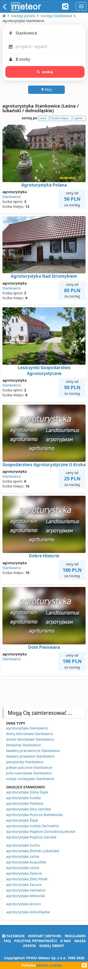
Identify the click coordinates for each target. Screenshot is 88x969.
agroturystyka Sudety (23, 797)
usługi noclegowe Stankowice (30, 778)
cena (43, 118)
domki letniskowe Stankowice (30, 739)
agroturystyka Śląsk (22, 820)
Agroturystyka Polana (44, 185)
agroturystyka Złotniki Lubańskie (32, 850)
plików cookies (49, 965)
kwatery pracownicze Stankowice (33, 750)
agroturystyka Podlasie (24, 803)
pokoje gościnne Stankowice (29, 767)
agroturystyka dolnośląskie (28, 912)
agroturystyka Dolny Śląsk (27, 792)
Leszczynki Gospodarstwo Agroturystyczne (44, 370)
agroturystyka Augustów (26, 862)
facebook (15, 936)
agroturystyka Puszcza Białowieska (34, 814)
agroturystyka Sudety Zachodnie (32, 826)
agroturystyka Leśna (22, 856)
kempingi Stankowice (23, 745)
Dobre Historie (44, 556)
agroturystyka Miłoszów (25, 895)
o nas (65, 940)
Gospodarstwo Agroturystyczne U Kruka (44, 464)
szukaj (47, 71)
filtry (48, 89)
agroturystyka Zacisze (24, 884)
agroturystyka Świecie (24, 873)
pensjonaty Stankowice (25, 762)
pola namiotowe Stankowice (29, 773)
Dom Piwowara (44, 647)
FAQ (7, 940)
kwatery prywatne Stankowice (30, 756)
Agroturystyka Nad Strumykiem (44, 276)
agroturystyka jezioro (23, 904)
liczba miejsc (60, 118)
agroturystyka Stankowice (27, 728)
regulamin (75, 936)
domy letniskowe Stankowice (29, 733)
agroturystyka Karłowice (25, 890)
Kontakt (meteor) (44, 936)
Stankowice (11, 196)
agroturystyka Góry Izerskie (28, 809)
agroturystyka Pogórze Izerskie (31, 837)
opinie (78, 118)
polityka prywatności (35, 940)
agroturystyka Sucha (23, 845)
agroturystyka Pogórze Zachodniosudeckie (40, 831)
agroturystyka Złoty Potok (26, 879)
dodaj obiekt (51, 945)
